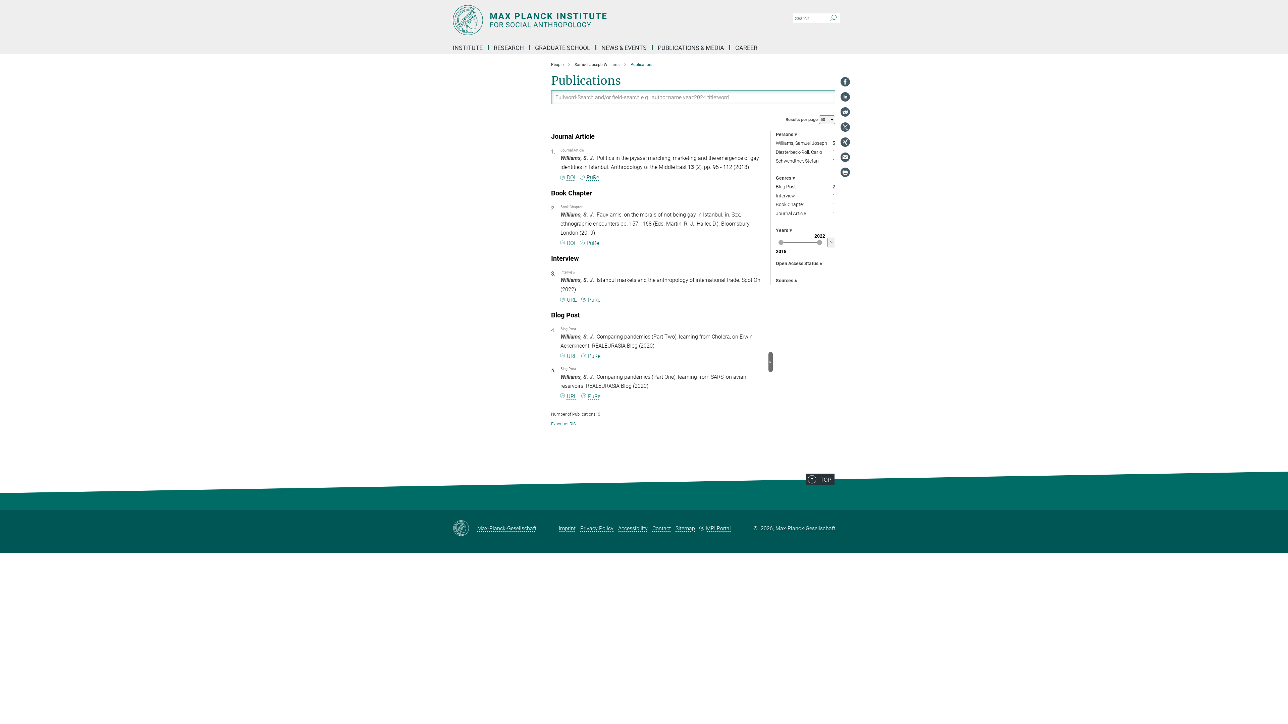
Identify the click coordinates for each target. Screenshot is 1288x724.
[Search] (833, 18)
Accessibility (633, 528)
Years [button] (782, 230)
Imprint (567, 528)
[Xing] (845, 142)
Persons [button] (784, 134)
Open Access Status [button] (797, 263)
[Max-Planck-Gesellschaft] (465, 529)
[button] (770, 362)
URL (572, 300)
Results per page (802, 119)
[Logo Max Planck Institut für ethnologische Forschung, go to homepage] (578, 20)
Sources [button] (784, 280)
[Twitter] (845, 127)
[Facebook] (845, 82)
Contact (661, 528)
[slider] (781, 242)
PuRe (593, 177)
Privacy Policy (596, 528)
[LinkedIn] (845, 97)
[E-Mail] (845, 157)
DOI (571, 177)
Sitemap (685, 528)
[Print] (845, 172)
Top (825, 479)
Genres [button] (783, 178)
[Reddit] (845, 112)
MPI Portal (718, 528)
